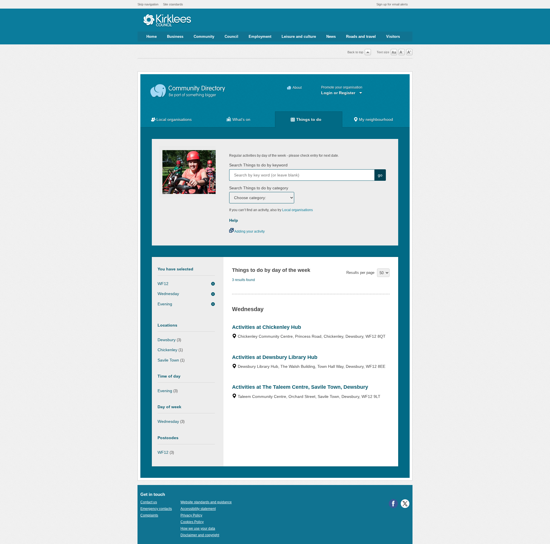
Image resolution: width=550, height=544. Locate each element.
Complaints (149, 515)
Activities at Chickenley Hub (266, 327)
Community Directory (188, 91)
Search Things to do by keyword (258, 165)
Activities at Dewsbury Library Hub (274, 357)
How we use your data (197, 529)
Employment (260, 36)
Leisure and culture (299, 36)
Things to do (308, 119)
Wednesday (168, 293)
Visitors (393, 36)
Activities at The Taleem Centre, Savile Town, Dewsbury (300, 387)
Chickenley (167, 349)
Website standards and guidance (206, 502)
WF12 (163, 283)
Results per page (360, 272)
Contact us (148, 502)
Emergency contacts (156, 509)
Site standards (173, 4)
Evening (165, 304)
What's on (241, 119)
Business (175, 36)
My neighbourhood (376, 119)
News (331, 36)
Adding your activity (249, 231)
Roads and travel (361, 36)
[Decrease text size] (401, 52)
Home (151, 36)
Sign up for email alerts (392, 4)
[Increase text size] (409, 52)
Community (204, 36)
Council (231, 36)
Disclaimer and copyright (199, 535)
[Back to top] (368, 52)
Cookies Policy (192, 522)
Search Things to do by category (258, 188)
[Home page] (167, 21)
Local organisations (174, 119)
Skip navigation (148, 4)
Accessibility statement (198, 509)
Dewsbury (167, 339)
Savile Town (168, 360)
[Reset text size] (394, 52)
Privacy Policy (191, 515)
